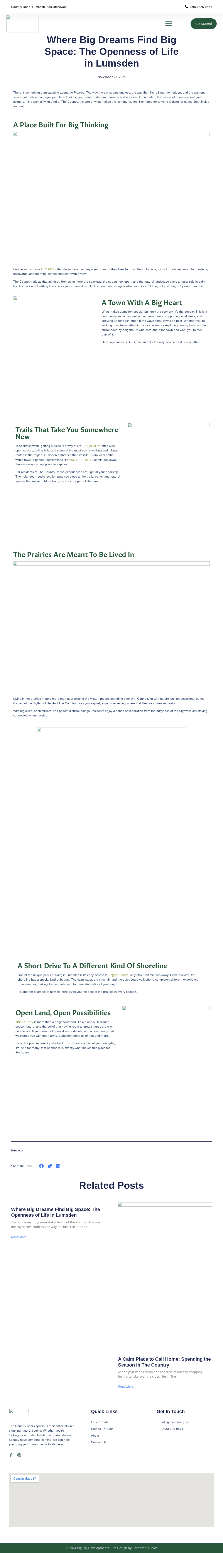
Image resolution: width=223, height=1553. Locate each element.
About (95, 1435)
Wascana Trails (80, 460)
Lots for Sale (99, 1422)
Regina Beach (118, 975)
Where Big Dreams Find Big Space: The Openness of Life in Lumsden (55, 1212)
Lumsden (48, 269)
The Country (24, 1022)
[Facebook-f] (11, 1455)
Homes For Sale (102, 1429)
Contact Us (98, 1442)
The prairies (92, 446)
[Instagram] (19, 1455)
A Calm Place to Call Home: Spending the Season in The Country (164, 1361)
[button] (169, 24)
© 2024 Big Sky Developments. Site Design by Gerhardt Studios (111, 1548)
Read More (19, 1236)
